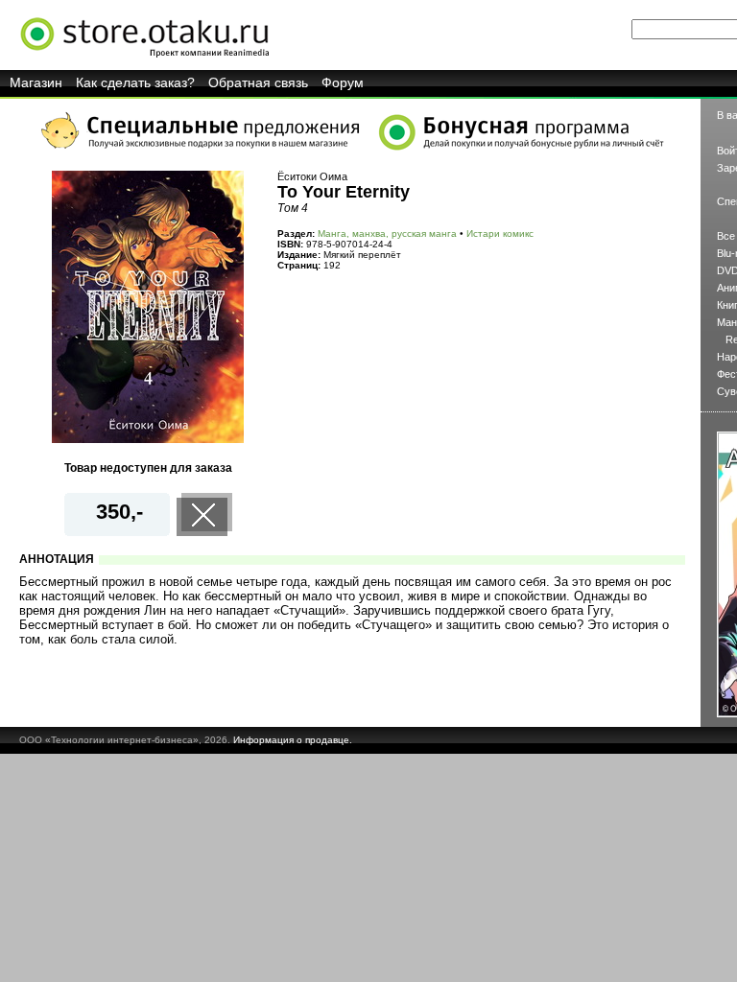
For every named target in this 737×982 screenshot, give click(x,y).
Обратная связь (258, 82)
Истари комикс (500, 233)
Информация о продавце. (292, 740)
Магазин (36, 82)
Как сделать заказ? (135, 82)
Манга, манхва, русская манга (387, 233)
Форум (342, 82)
